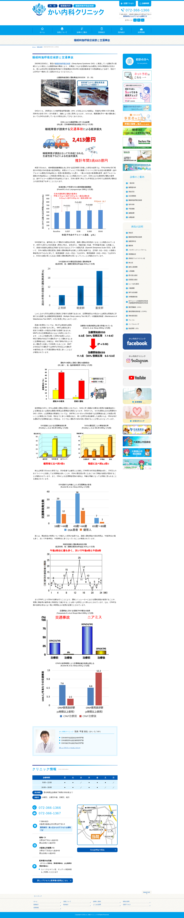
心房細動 (131, 271)
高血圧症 (131, 191)
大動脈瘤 (131, 288)
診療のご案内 (97, 901)
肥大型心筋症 (133, 275)
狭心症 (131, 262)
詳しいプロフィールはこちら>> (69, 748)
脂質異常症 (132, 241)
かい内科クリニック (91, 914)
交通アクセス (127, 904)
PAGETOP (146, 892)
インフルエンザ (134, 324)
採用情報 (36, 907)
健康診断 (131, 213)
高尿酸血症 (132, 254)
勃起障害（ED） (134, 328)
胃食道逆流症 (133, 316)
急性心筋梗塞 (133, 267)
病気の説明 (126, 901)
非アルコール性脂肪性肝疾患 (138, 302)
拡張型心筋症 (133, 279)
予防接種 (131, 209)
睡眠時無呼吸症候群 (62, 63)
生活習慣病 (132, 196)
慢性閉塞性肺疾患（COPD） (138, 311)
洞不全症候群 (133, 292)
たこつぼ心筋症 (134, 284)
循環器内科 (132, 187)
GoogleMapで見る (97, 850)
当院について (67, 901)
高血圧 (131, 233)
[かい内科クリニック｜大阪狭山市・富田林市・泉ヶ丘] (68, 13)
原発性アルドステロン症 (137, 258)
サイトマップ (38, 896)
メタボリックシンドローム (137, 250)
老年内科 (131, 204)
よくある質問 (97, 904)
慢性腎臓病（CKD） (135, 307)
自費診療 (131, 217)
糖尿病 (131, 245)
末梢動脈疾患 (133, 297)
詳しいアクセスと (52, 880)
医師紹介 (36, 904)
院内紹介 (65, 904)
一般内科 (131, 183)
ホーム (35, 901)
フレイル (131, 320)
